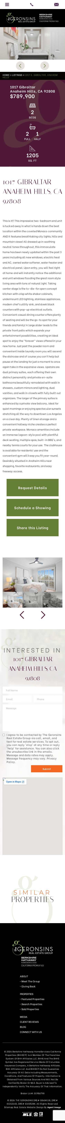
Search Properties (31, 1004)
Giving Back (28, 986)
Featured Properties (32, 999)
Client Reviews (29, 1022)
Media (23, 1016)
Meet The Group (30, 981)
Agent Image (54, 1107)
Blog (23, 1027)
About (24, 976)
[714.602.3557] (32, 4)
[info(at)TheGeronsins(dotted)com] (57, 4)
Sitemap (8, 1107)
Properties (26, 994)
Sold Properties (30, 1009)
